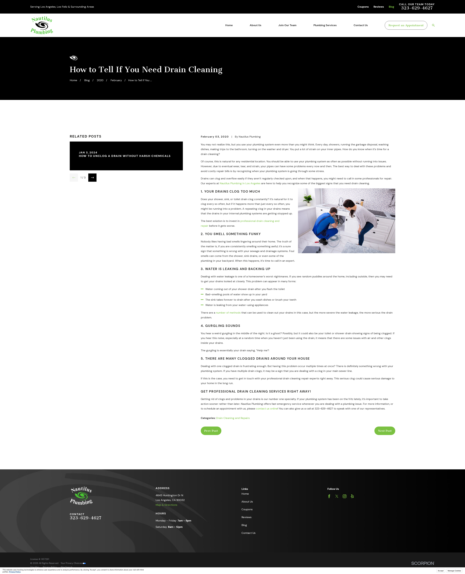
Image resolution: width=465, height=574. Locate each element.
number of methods (228, 312)
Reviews (378, 6)
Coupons (363, 6)
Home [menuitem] (229, 25)
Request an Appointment (406, 25)
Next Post (385, 430)
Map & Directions (166, 505)
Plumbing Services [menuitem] (325, 25)
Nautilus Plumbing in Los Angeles (240, 183)
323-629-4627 (417, 8)
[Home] (41, 25)
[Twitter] (337, 496)
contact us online (267, 408)
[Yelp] (352, 496)
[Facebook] (329, 496)
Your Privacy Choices (72, 563)
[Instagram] (344, 496)
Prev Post (211, 430)
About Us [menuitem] (255, 25)
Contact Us (248, 533)
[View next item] (92, 177)
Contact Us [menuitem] (361, 25)
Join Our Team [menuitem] (287, 25)
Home (245, 493)
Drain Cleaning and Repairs (233, 418)
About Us (247, 501)
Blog (391, 6)
